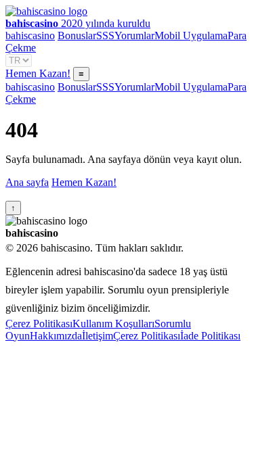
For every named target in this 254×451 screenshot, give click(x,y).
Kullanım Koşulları (113, 323)
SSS (105, 35)
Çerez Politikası (38, 323)
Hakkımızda (56, 335)
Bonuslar (77, 35)
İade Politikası (210, 335)
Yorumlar (134, 35)
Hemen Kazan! (37, 73)
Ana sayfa (27, 182)
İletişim (97, 335)
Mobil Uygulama (191, 35)
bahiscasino (30, 35)
